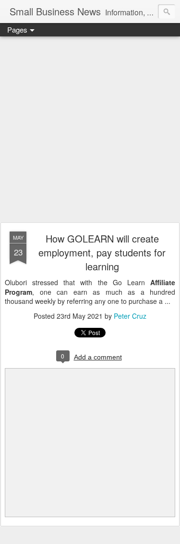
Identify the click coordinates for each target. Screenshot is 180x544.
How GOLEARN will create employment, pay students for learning (102, 252)
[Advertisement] (90, 129)
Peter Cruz (130, 316)
